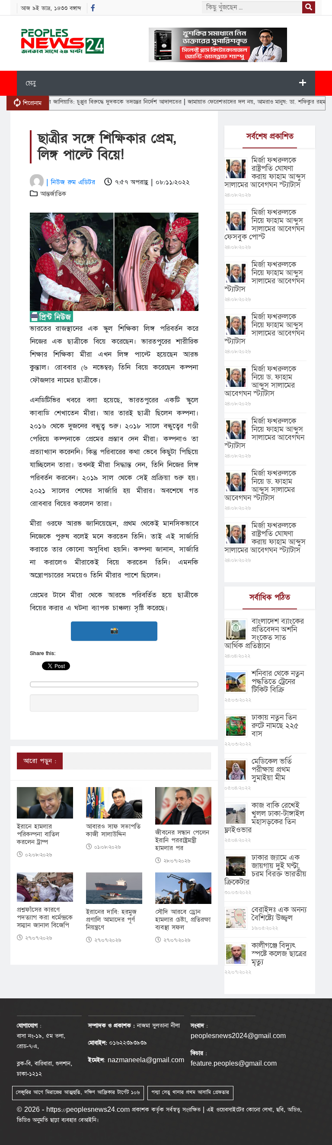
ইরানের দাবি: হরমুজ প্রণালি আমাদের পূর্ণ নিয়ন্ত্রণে (111, 920)
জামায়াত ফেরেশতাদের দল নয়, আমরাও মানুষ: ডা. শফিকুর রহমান (239, 102)
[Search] (308, 7)
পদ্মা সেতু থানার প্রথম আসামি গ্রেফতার (190, 1092)
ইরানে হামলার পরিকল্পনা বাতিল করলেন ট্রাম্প (38, 834)
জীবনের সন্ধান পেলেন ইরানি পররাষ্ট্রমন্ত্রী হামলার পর (182, 840)
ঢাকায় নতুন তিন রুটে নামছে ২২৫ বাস (275, 725)
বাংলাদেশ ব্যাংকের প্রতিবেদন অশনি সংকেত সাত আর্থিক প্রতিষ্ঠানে (264, 633)
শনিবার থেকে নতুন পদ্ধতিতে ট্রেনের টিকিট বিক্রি (278, 681)
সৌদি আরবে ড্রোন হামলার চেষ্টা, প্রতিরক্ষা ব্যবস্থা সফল (183, 920)
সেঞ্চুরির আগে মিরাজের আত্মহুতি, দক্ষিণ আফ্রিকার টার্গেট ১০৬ (78, 1092)
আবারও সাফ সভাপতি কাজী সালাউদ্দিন (113, 830)
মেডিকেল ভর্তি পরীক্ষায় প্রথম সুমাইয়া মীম (272, 769)
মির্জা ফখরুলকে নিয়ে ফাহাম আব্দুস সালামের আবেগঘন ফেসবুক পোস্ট (264, 224)
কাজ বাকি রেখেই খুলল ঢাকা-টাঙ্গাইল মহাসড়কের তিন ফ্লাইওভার (264, 817)
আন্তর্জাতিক (53, 193)
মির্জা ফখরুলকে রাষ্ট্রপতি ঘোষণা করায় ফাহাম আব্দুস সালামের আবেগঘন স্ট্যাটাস (265, 172)
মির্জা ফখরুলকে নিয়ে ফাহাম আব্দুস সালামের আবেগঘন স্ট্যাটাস (264, 277)
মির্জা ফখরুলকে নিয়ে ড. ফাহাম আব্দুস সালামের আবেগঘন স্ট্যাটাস (260, 381)
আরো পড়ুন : (39, 760)
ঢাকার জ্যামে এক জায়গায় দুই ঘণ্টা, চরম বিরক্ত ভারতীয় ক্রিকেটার (265, 870)
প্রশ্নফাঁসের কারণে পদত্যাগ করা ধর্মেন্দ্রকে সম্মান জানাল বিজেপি (45, 917)
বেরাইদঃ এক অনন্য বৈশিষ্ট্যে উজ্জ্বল (279, 914)
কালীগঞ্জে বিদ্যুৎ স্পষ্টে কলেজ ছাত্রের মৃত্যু (279, 954)
